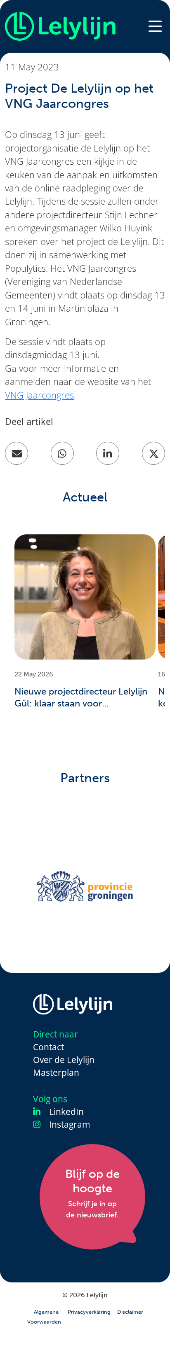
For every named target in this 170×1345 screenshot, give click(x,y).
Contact (48, 1047)
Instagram (68, 1124)
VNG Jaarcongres (39, 395)
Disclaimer (130, 1312)
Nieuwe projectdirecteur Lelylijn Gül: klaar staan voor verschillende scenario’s (80, 697)
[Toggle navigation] (155, 26)
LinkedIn (65, 1111)
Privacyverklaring (89, 1312)
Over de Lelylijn (63, 1059)
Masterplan (56, 1072)
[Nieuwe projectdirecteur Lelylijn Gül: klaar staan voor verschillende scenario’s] (85, 597)
